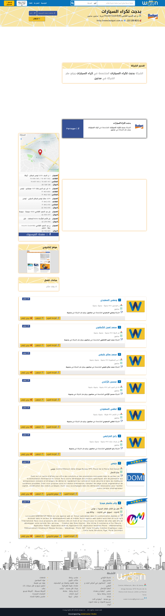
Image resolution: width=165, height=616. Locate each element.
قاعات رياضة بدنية (104, 593)
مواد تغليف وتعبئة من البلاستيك (66, 583)
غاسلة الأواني (106, 577)
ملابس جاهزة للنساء (37, 596)
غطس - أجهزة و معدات (102, 591)
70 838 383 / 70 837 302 (40, 178)
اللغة (30, 3)
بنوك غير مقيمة (39, 583)
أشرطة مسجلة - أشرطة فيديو (34, 591)
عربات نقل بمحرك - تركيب (68, 588)
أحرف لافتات (73, 593)
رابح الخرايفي (110, 436)
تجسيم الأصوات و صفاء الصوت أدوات (99, 603)
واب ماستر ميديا (108, 503)
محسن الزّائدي (109, 381)
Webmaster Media (89, 614)
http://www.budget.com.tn (110, 20)
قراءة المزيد (52, 318)
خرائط (109, 596)
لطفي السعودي (108, 409)
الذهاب (36, 18)
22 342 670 (45, 207)
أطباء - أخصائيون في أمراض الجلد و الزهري (97, 584)
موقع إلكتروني (53, 494)
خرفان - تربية (73, 596)
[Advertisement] (82, 45)
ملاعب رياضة (73, 577)
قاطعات (42, 577)
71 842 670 (46, 201)
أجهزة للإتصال (105, 588)
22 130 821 (133, 20)
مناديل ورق (107, 580)
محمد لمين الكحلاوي (106, 327)
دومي (114, 463)
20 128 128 (46, 184)
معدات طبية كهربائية (70, 585)
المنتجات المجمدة (38, 593)
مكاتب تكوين (73, 580)
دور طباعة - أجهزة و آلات (101, 599)
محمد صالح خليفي (107, 354)
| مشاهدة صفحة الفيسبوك (46, 13)
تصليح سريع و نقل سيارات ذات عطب (34, 587)
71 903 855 (45, 191)
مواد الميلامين (40, 580)
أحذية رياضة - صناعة (70, 591)
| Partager (72, 129)
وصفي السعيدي (108, 300)
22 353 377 (46, 214)
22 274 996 (46, 221)
